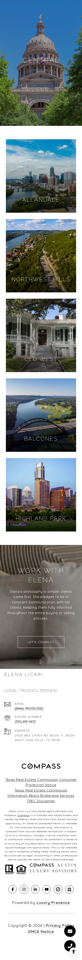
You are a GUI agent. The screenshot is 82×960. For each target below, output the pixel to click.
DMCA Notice (41, 931)
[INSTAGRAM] (24, 889)
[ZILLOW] (69, 889)
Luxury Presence (53, 902)
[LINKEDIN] (35, 889)
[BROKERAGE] (58, 889)
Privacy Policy (60, 925)
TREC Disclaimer (41, 801)
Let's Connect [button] (41, 642)
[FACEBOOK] (12, 889)
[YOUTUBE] (46, 889)
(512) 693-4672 (25, 721)
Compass (24, 815)
